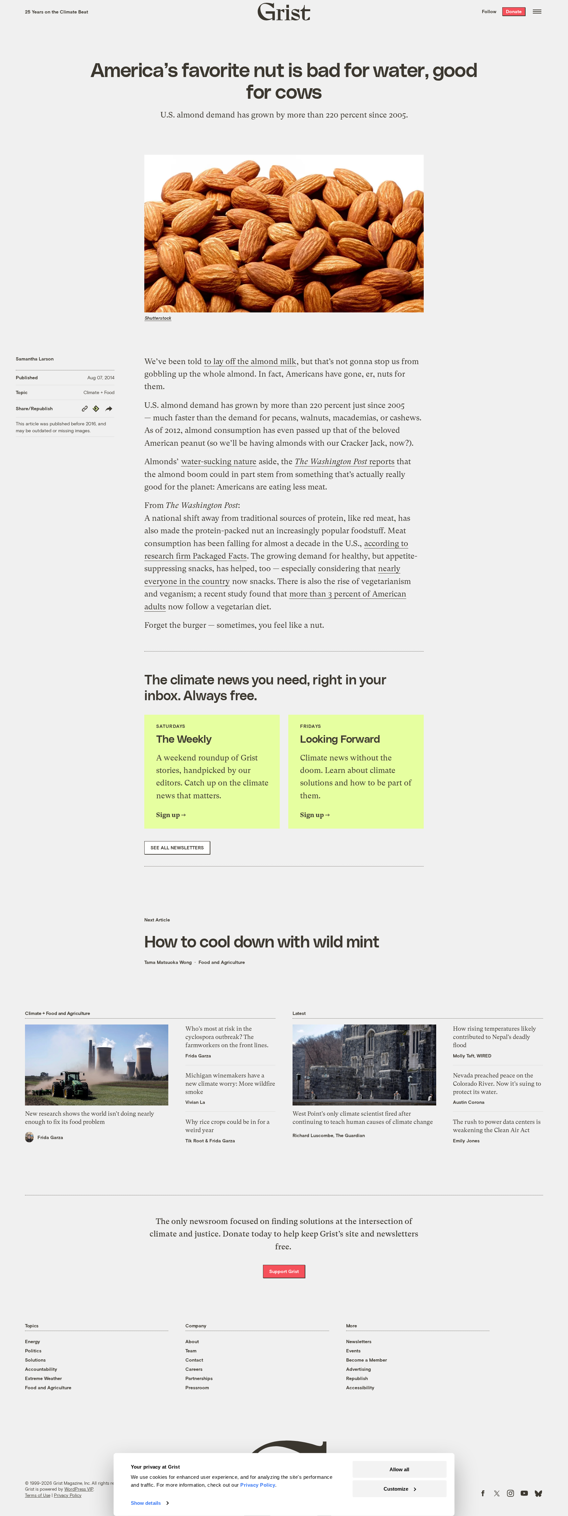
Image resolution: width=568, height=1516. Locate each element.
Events (353, 1350)
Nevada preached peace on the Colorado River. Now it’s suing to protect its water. (497, 1083)
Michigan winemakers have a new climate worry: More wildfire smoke (230, 1083)
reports (344, 461)
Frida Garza (50, 1137)
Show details (146, 1503)
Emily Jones (466, 1140)
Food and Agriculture (222, 962)
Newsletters (358, 1341)
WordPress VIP (78, 1489)
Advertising (358, 1369)
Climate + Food (98, 392)
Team (191, 1350)
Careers (193, 1369)
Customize (396, 1488)
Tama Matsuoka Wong (168, 962)
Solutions (35, 1360)
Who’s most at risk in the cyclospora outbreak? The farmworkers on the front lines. (227, 1037)
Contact (194, 1360)
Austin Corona (469, 1102)
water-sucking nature (218, 461)
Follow (489, 11)
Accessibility (360, 1387)
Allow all (399, 1469)
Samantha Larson (35, 358)
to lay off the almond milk (250, 361)
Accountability (41, 1369)
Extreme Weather (43, 1378)
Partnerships (199, 1378)
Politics (33, 1350)
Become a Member (366, 1360)
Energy (32, 1341)
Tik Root (194, 1140)
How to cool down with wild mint (261, 941)
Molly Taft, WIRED (472, 1055)
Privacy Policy (68, 1495)
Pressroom (197, 1387)
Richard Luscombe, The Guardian (329, 1135)
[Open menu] (537, 11)
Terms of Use (37, 1495)
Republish (357, 1378)
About (192, 1341)
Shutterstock (158, 318)
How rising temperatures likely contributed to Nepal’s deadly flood (494, 1037)
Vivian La (195, 1102)
